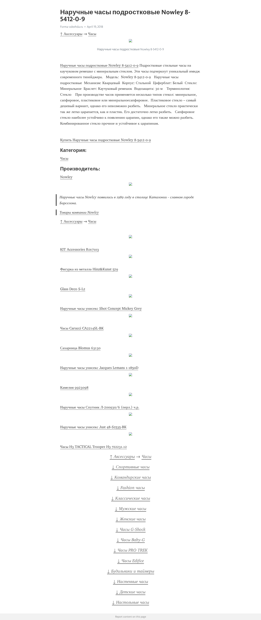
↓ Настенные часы (130, 581)
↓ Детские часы (130, 592)
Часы (92, 34)
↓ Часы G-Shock (131, 529)
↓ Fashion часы (130, 487)
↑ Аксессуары (71, 34)
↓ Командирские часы (130, 477)
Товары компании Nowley (79, 212)
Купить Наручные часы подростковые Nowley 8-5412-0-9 (105, 140)
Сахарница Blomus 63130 (80, 348)
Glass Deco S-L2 (72, 289)
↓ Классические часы (130, 498)
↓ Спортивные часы (130, 467)
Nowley (66, 177)
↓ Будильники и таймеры (130, 571)
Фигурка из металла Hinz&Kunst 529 (89, 269)
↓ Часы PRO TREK (130, 550)
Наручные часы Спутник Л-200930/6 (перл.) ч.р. (99, 407)
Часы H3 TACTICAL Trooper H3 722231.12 (93, 446)
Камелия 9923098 (74, 387)
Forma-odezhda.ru (71, 27)
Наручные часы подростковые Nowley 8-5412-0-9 (99, 65)
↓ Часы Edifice (130, 560)
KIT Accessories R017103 (79, 249)
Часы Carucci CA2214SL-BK (82, 328)
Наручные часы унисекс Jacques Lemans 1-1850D (99, 367)
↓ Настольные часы (130, 602)
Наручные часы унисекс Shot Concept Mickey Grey (101, 308)
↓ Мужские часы (130, 508)
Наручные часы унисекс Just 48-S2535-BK (93, 427)
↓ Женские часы (131, 519)
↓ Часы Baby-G (130, 539)
